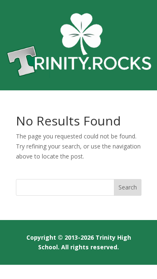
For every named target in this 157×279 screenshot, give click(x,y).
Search (127, 187)
